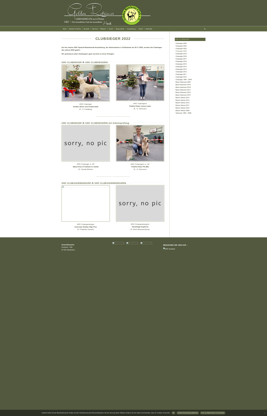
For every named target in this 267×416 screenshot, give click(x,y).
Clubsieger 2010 (181, 77)
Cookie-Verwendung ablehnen (188, 413)
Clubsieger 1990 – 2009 (184, 79)
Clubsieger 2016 (181, 61)
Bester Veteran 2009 (182, 110)
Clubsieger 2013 (181, 69)
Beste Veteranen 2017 (183, 90)
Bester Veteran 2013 (182, 100)
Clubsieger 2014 (181, 66)
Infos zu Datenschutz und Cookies (212, 413)
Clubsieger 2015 (181, 64)
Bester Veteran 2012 (182, 102)
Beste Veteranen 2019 (183, 84)
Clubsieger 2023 (181, 48)
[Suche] (204, 28)
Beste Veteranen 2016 (183, 92)
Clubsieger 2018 (181, 56)
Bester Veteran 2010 (182, 108)
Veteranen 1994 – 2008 (183, 113)
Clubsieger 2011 (181, 74)
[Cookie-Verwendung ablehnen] (264, 413)
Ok (173, 413)
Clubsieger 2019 (181, 53)
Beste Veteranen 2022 (183, 82)
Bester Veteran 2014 (182, 97)
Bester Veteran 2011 (182, 105)
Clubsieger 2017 (181, 59)
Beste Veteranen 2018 (183, 87)
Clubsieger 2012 (181, 71)
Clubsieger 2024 (181, 46)
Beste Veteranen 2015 (183, 95)
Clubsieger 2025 (181, 43)
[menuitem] (65, 28)
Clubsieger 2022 (181, 51)
